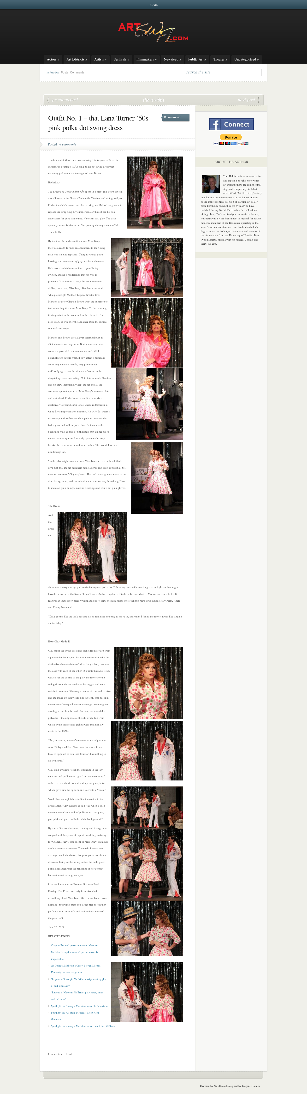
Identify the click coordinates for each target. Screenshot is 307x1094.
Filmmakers (146, 59)
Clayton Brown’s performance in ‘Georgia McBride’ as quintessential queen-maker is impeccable (74, 952)
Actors (53, 59)
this (159, 100)
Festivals (122, 59)
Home (154, 4)
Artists (100, 59)
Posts (64, 72)
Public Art (197, 59)
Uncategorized (246, 59)
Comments (77, 72)
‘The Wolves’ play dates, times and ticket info (62, 100)
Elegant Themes (251, 1086)
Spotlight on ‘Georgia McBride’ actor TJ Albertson (79, 1006)
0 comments (172, 117)
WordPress (219, 1086)
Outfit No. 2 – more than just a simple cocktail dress (249, 100)
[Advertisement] (231, 337)
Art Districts (76, 59)
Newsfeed (172, 59)
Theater (220, 59)
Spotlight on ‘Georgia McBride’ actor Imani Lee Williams (83, 1026)
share (148, 100)
